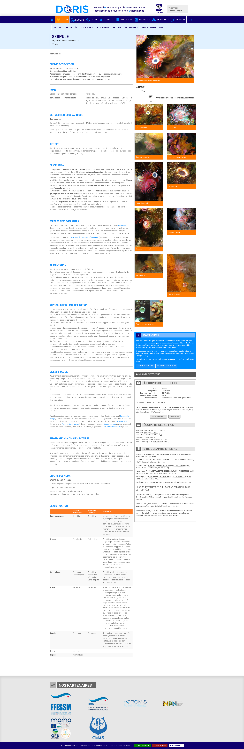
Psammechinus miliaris (70, 424)
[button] (190, 19)
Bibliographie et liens (152, 27)
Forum (93, 20)
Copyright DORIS (141, 356)
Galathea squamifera (113, 427)
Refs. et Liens (126, 20)
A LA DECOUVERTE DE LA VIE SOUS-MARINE (169, 460)
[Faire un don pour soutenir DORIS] (159, 9)
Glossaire (108, 20)
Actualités (144, 20)
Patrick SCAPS (150, 437)
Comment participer (146, 366)
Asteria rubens (122, 421)
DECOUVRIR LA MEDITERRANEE (161, 482)
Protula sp (122, 225)
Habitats (79, 20)
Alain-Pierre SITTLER (152, 435)
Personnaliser (176, 745)
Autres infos (131, 27)
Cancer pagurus (110, 424)
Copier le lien (174, 417)
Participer (180, 20)
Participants (162, 20)
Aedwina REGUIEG (160, 439)
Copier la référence (158, 417)
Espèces (64, 20)
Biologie (117, 27)
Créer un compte (175, 10)
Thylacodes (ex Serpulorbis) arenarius (84, 237)
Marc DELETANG (157, 430)
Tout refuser (160, 745)
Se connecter (174, 8)
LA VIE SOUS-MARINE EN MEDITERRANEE (175, 454)
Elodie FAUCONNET (151, 433)
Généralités (71, 27)
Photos (57, 27)
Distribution (87, 27)
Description (103, 27)
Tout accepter (143, 745)
